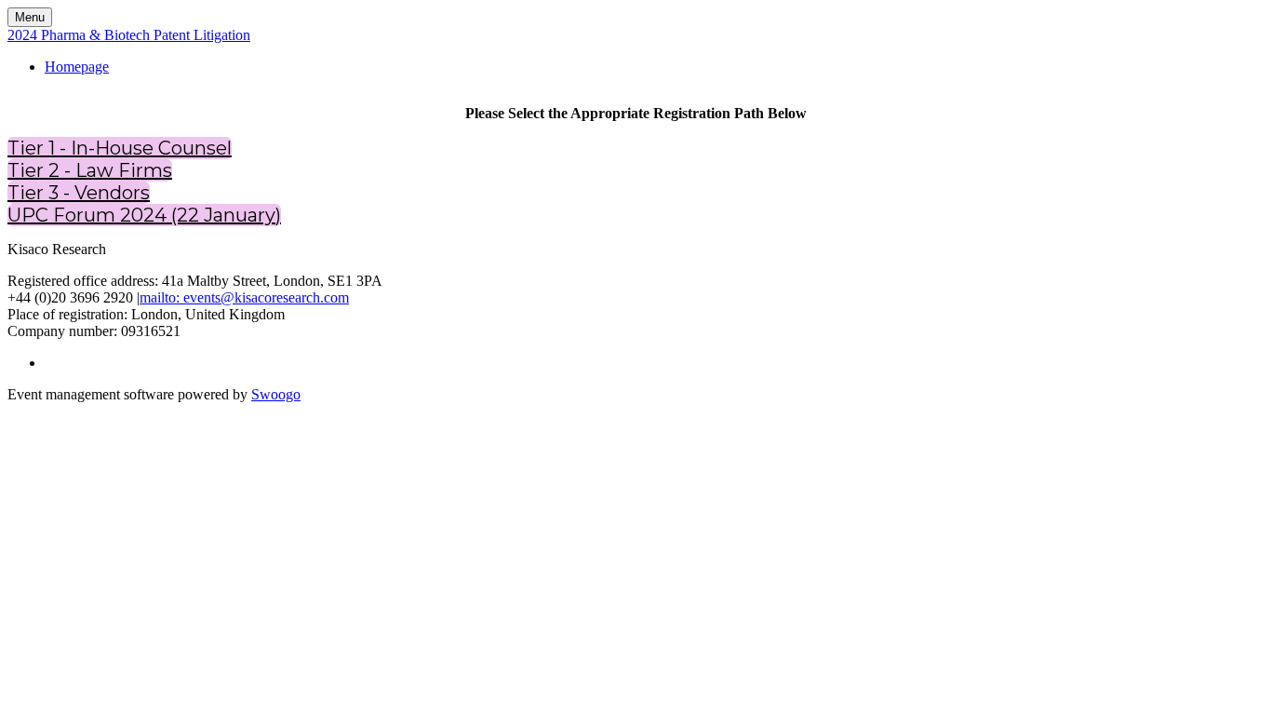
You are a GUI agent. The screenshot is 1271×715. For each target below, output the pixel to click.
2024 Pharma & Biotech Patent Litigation (128, 35)
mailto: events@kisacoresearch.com (244, 297)
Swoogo (276, 394)
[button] (119, 148)
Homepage (77, 66)
